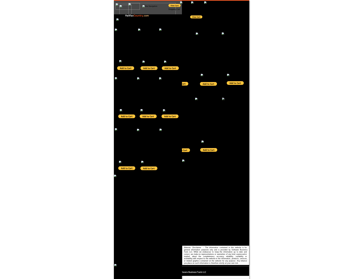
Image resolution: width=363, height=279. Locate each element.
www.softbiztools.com (217, 272)
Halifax (129, 15)
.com (146, 15)
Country (138, 15)
